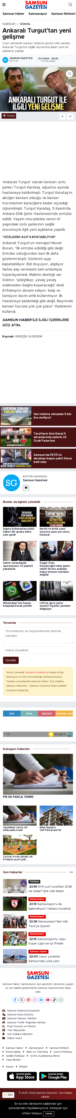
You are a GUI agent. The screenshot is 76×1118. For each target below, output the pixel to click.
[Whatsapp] (61, 1000)
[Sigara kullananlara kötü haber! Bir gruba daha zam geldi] (20, 516)
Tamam (48, 1114)
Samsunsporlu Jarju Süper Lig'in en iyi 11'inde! (46, 941)
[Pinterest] (28, 1000)
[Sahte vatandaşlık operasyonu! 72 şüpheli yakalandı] (20, 550)
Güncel (25, 24)
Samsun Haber (13, 13)
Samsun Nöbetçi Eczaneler (23, 1010)
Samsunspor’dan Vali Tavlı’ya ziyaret (48, 924)
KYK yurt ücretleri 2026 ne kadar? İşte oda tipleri (50, 889)
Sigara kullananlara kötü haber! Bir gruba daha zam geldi (18, 532)
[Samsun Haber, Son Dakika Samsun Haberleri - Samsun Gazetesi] (36, 5)
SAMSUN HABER (16, 320)
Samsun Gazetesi (35, 480)
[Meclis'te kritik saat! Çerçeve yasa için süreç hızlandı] (56, 516)
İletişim (23, 1066)
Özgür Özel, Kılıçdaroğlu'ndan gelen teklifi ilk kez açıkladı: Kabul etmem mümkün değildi (55, 569)
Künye (10, 1066)
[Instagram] (35, 1000)
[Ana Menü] (4, 4)
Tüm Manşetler (16, 1030)
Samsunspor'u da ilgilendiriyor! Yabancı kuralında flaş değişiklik (50, 907)
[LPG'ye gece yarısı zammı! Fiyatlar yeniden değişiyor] (56, 590)
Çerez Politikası (63, 1052)
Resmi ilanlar (13, 1052)
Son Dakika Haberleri (20, 1034)
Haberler (8, 24)
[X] (22, 1000)
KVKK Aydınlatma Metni (45, 1056)
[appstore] (22, 1076)
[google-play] (54, 1076)
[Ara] (70, 5)
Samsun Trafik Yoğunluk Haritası (26, 1022)
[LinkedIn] (41, 1000)
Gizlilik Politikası (15, 1056)
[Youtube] (48, 1000)
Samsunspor (37, 13)
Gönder (10, 660)
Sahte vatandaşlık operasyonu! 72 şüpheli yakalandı (18, 566)
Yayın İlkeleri (13, 1060)
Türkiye (34, 881)
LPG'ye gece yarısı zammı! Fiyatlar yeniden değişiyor (55, 606)
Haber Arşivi (14, 1038)
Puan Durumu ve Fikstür (21, 1026)
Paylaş (11, 115)
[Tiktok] (54, 1000)
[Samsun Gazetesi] (11, 482)
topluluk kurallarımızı (37, 672)
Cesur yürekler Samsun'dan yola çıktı (44, 959)
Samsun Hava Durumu (20, 1014)
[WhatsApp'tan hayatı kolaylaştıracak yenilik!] (20, 590)
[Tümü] (71, 872)
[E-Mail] (26, 488)
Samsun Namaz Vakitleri (22, 1018)
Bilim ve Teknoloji (37, 1052)
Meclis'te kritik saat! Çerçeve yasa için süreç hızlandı (55, 532)
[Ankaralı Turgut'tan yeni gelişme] (38, 89)
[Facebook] (15, 1000)
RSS (10, 1095)
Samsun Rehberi (63, 13)
